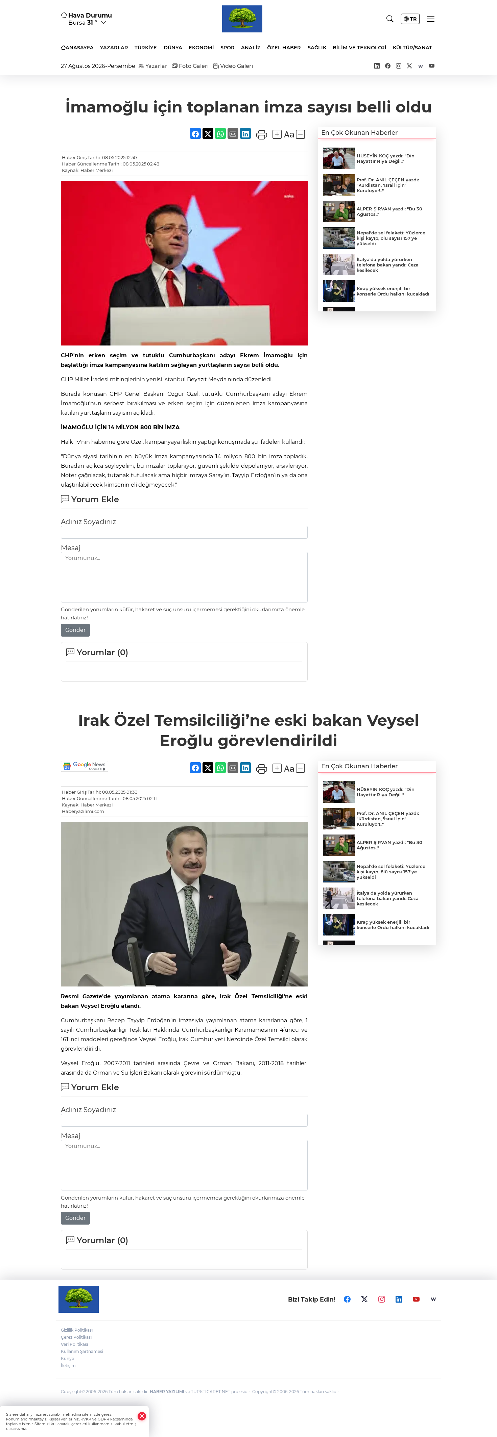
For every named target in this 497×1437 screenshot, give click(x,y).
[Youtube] (416, 1299)
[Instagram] (381, 1299)
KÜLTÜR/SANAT (412, 48)
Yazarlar (155, 66)
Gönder (75, 630)
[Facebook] (347, 1299)
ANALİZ (251, 48)
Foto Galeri (193, 66)
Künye (67, 1358)
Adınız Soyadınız (88, 522)
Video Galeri (236, 66)
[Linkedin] (399, 1299)
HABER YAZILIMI (167, 1391)
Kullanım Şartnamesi (82, 1351)
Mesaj (70, 548)
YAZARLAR (114, 48)
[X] (364, 1299)
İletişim (68, 1365)
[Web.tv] (433, 1299)
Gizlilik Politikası (77, 1330)
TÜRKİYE (146, 48)
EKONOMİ (201, 48)
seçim (194, 403)
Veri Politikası (74, 1344)
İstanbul (174, 379)
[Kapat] (142, 1416)
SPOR (227, 48)
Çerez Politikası (76, 1337)
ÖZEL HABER (284, 48)
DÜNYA (173, 48)
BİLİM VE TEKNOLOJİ (359, 48)
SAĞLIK (317, 48)
